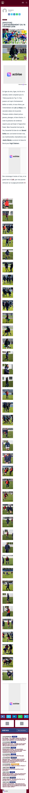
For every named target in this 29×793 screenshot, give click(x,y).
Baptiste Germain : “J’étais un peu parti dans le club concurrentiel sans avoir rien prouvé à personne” (14, 744)
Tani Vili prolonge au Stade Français (13, 755)
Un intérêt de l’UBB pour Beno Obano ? (14, 765)
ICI (25, 183)
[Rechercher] (26, 2)
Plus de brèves (22, 730)
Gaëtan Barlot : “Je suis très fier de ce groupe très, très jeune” (13, 779)
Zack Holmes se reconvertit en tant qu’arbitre (13, 769)
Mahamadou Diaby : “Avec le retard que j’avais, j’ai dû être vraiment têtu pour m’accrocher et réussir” (14, 774)
